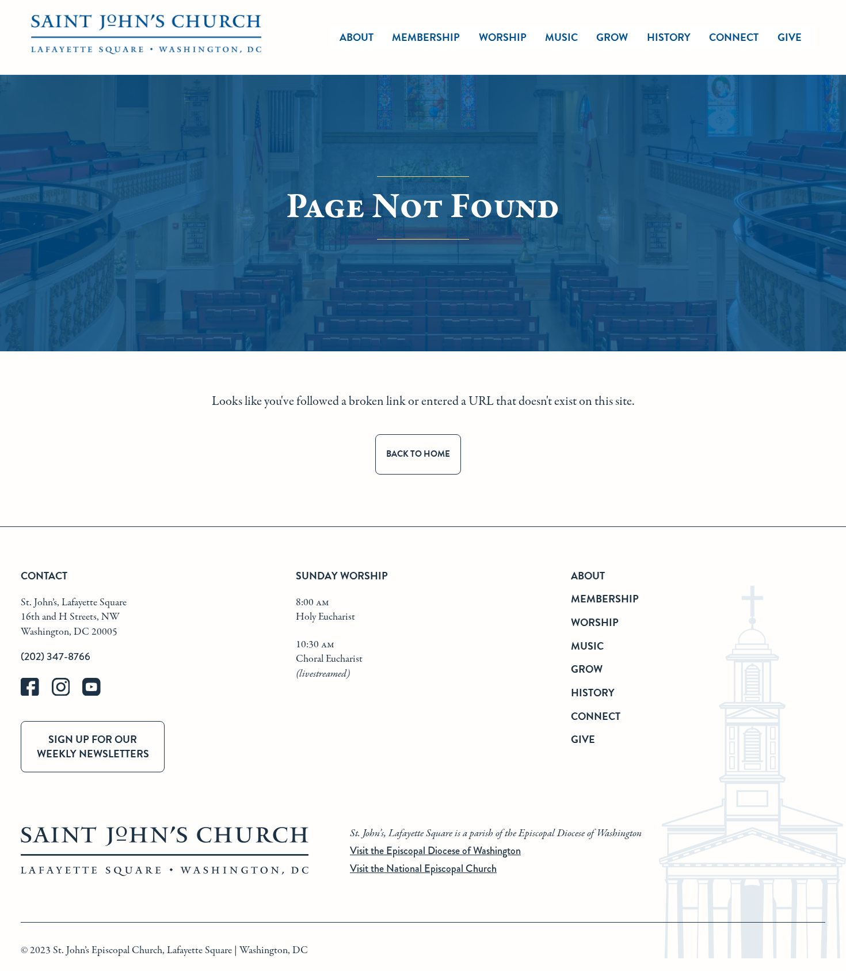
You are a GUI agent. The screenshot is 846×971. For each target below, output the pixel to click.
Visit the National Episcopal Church (423, 868)
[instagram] (67, 693)
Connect (734, 37)
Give (790, 37)
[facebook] (36, 693)
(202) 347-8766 (55, 656)
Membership (426, 37)
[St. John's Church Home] (146, 37)
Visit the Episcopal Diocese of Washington (435, 850)
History (669, 37)
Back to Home (418, 453)
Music (561, 37)
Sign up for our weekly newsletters (93, 746)
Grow (612, 37)
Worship (503, 37)
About (357, 37)
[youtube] (96, 693)
